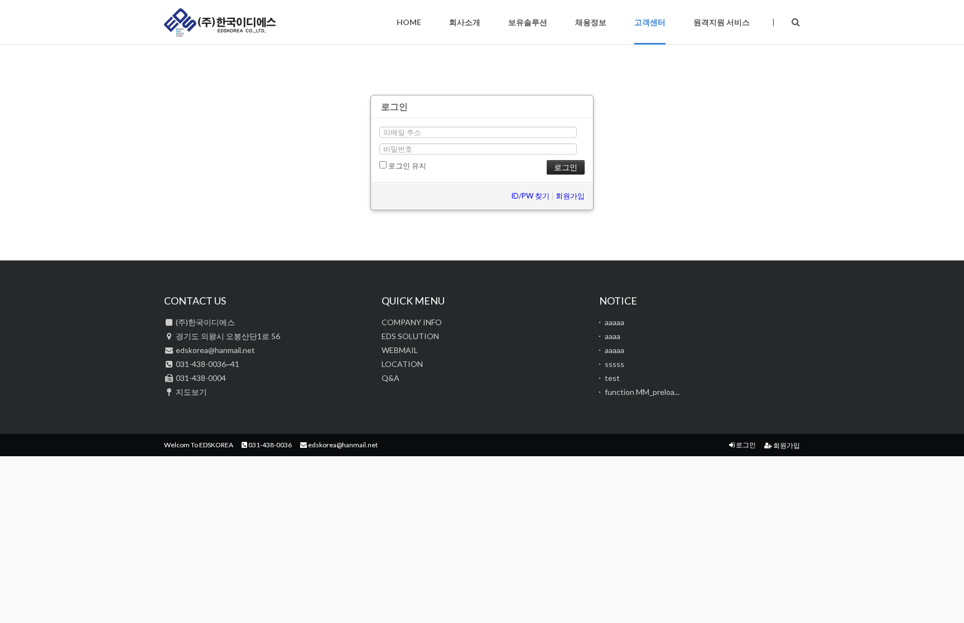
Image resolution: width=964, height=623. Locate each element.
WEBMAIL (400, 350)
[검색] (796, 21)
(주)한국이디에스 (220, 22)
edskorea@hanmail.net (342, 445)
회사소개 (464, 22)
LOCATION (402, 364)
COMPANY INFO (412, 322)
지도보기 (191, 392)
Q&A (390, 378)
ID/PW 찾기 (530, 195)
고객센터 (650, 22)
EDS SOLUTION (410, 336)
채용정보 (590, 22)
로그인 (745, 445)
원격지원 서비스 (721, 22)
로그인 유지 (406, 165)
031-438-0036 (269, 445)
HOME (409, 22)
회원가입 (570, 195)
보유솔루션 (527, 22)
